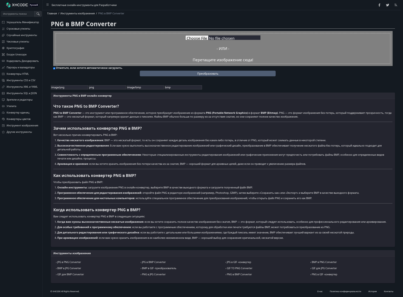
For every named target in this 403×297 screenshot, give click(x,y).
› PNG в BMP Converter (238, 274)
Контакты (388, 291)
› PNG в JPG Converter (153, 274)
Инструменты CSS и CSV (21, 80)
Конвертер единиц (18, 112)
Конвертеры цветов (19, 119)
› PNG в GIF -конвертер (323, 274)
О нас (320, 291)
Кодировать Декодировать (23, 61)
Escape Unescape (17, 54)
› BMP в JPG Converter (68, 268)
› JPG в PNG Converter (68, 262)
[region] (21, 153)
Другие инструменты (19, 132)
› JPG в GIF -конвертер (238, 262)
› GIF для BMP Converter (70, 274)
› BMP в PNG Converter (323, 262)
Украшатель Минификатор (23, 22)
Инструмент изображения (22, 125)
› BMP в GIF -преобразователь (158, 268)
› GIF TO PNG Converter (238, 268)
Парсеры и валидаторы (21, 67)
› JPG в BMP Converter (153, 262)
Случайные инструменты (22, 35)
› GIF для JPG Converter (323, 268)
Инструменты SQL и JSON (22, 93)
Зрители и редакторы (20, 99)
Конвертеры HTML (18, 74)
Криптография (15, 48)
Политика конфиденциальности (345, 291)
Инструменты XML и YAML (22, 86)
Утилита (11, 106)
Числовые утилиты (18, 41)
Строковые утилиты (18, 28)
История (372, 291)
